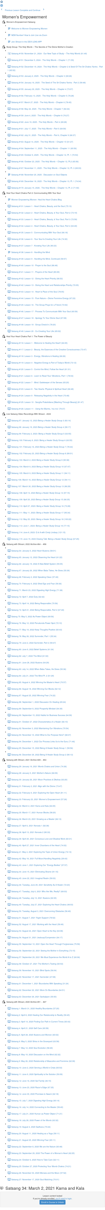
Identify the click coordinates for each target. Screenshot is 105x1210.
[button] (1, 2)
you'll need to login (64, 1198)
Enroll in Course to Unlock (52, 1202)
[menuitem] (1, 6)
